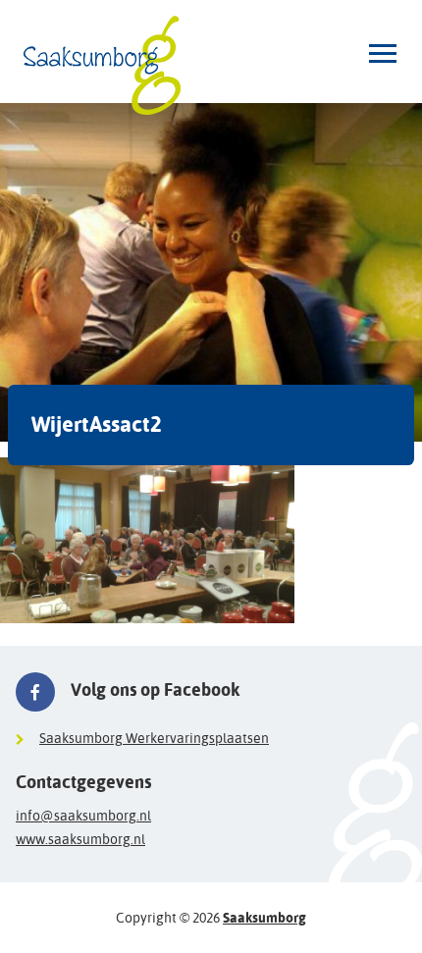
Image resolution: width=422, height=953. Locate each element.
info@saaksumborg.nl (83, 815)
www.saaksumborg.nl (80, 839)
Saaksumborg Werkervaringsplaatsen (154, 738)
